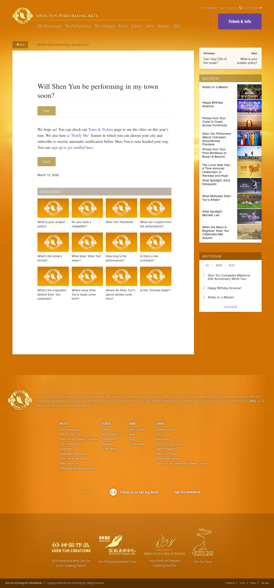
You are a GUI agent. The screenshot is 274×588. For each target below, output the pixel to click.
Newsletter (212, 8)
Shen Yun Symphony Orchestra (78, 439)
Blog (232, 265)
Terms (242, 583)
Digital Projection (166, 449)
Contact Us (232, 8)
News (219, 265)
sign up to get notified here (72, 147)
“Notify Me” (80, 135)
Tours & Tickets (100, 129)
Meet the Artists (69, 463)
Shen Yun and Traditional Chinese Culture (181, 463)
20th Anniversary (48, 25)
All (207, 265)
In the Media (109, 449)
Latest (149, 25)
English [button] (255, 8)
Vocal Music (163, 439)
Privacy (253, 583)
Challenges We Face (72, 454)
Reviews (164, 25)
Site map (265, 583)
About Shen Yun (112, 434)
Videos (136, 25)
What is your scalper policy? (247, 61)
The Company (104, 25)
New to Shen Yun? (70, 434)
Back (21, 44)
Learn (222, 8)
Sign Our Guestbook (187, 492)
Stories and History (168, 458)
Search (246, 8)
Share (46, 110)
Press (202, 8)
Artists (123, 25)
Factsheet (65, 449)
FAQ (176, 25)
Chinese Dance (165, 429)
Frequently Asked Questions (77, 468)
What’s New (136, 429)
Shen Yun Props (166, 454)
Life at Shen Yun (69, 444)
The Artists (109, 439)
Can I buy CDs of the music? (215, 61)
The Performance (78, 25)
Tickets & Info (239, 21)
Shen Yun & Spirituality (73, 458)
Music (159, 434)
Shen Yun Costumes (168, 444)
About (63, 423)
